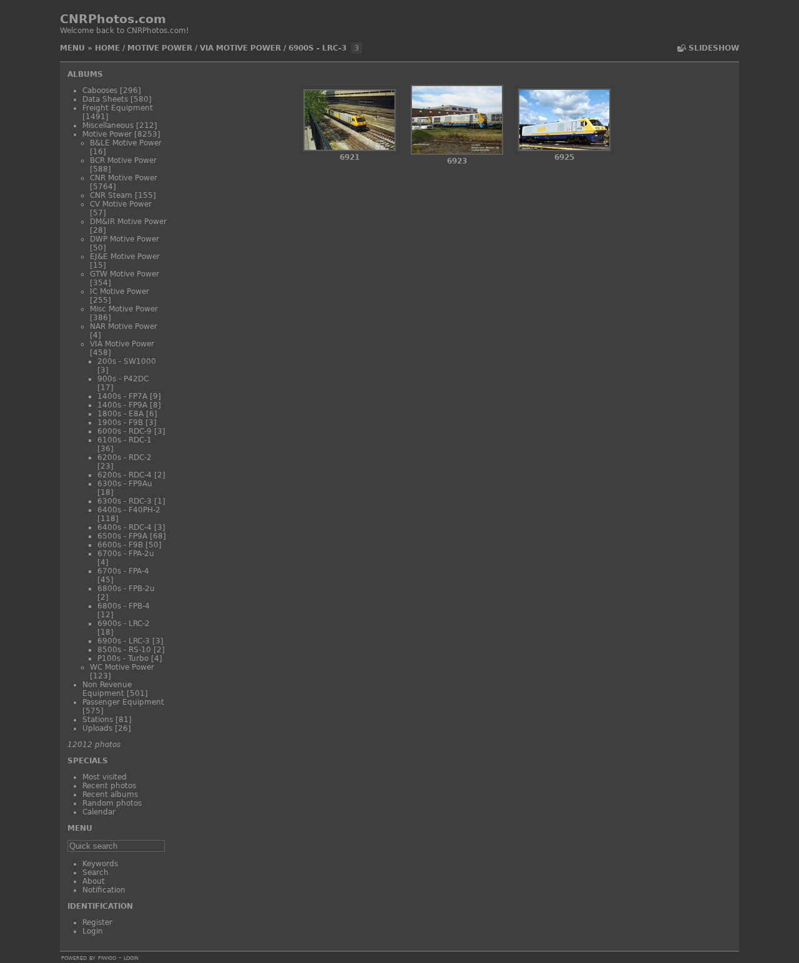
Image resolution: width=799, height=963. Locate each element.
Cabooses (99, 90)
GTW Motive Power (124, 274)
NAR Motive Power (123, 326)
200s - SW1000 (126, 361)
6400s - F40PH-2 (128, 510)
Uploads (97, 728)
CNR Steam (111, 195)
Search (95, 872)
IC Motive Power (119, 291)
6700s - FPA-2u (125, 553)
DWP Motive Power (124, 239)
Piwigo (107, 957)
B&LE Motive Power (126, 143)
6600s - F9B (120, 544)
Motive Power (159, 48)
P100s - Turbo (123, 658)
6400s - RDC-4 (124, 527)
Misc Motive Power (124, 309)
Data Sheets (105, 99)
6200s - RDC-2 (124, 457)
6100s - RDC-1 (124, 440)
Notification (103, 890)
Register (97, 922)
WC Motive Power (122, 667)
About (93, 881)
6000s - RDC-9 (124, 431)
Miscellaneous (108, 125)
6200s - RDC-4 (124, 475)
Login (92, 931)
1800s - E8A (120, 413)
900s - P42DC (123, 378)
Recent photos (109, 785)
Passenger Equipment (123, 702)
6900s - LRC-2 (123, 623)
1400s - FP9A (122, 405)
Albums (85, 74)
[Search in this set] (680, 48)
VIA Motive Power (240, 48)
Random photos (112, 803)
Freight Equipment (117, 108)
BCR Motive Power (123, 160)
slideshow (714, 48)
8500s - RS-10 (124, 649)
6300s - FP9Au (124, 483)
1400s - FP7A (122, 396)
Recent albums (110, 794)
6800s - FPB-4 (123, 606)
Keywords (100, 863)
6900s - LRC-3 (317, 48)
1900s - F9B (120, 422)
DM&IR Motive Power (128, 221)
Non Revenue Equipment (107, 689)
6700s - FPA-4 (123, 571)
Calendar (98, 812)
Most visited (104, 777)
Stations (97, 719)
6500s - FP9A (122, 536)
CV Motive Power (121, 204)
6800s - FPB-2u (126, 588)
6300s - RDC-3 (124, 501)
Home (107, 48)
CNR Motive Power (123, 178)
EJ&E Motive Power (125, 256)
